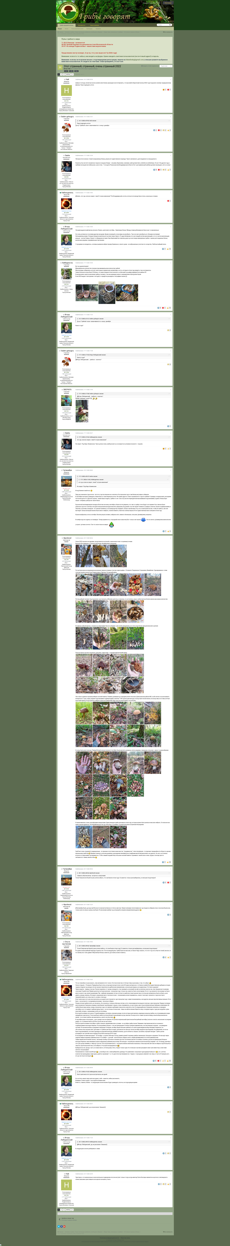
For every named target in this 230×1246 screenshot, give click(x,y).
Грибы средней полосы (66, 25)
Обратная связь (125, 1238)
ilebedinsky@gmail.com (135, 60)
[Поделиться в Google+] (64, 1226)
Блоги (66, 28)
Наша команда (94, 25)
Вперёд (68, 74)
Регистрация (168, 3)
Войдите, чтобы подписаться (151, 66)
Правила (98, 28)
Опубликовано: (84, 79)
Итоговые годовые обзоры (90, 68)
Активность (81, 25)
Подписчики (164, 66)
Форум (60, 28)
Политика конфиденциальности (109, 1238)
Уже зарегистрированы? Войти (151, 3)
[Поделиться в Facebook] (61, 1226)
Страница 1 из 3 (79, 74)
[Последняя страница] (72, 74)
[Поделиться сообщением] (170, 79)
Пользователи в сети (77, 28)
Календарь (90, 28)
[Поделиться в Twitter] (59, 1226)
